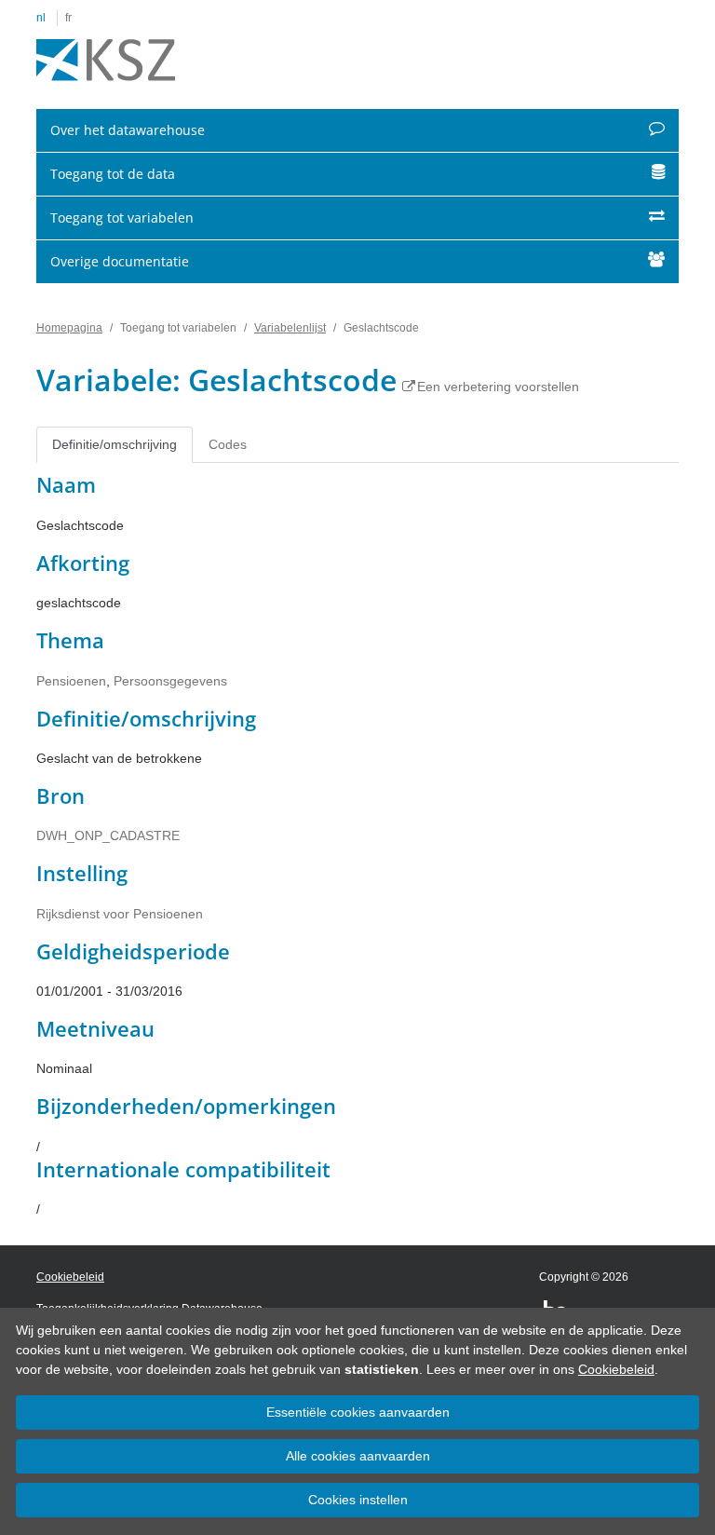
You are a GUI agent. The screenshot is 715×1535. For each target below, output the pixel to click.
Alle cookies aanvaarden (358, 1455)
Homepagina (69, 327)
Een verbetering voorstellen (498, 386)
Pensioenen (71, 680)
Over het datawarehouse (127, 130)
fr (68, 17)
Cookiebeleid (616, 1369)
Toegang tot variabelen (122, 217)
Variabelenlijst (290, 327)
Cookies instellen (358, 1499)
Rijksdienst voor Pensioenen (119, 913)
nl (41, 17)
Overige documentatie (119, 261)
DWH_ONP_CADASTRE (108, 835)
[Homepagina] (105, 60)
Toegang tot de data (112, 174)
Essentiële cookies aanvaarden (358, 1412)
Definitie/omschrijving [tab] (114, 444)
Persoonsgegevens (170, 680)
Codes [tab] (228, 444)
